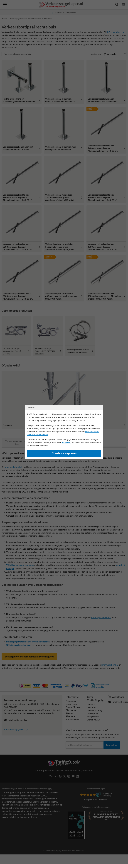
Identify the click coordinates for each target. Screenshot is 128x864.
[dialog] (64, 432)
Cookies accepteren (64, 453)
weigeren (66, 442)
